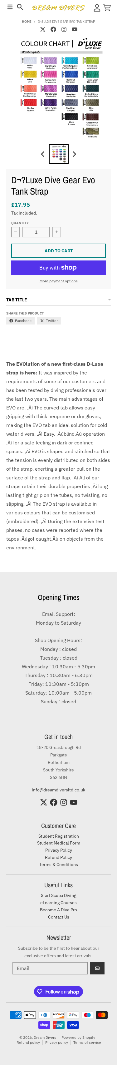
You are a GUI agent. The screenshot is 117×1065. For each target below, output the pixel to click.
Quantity (20, 223)
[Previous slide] (43, 154)
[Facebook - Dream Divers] (53, 29)
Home (27, 21)
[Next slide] (74, 154)
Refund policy (28, 1042)
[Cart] (107, 8)
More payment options (59, 281)
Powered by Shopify (78, 1037)
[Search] (20, 7)
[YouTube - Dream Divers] (75, 29)
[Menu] (10, 7)
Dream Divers (45, 1037)
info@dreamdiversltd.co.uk (58, 790)
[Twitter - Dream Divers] (43, 29)
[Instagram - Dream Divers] (64, 29)
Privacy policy (56, 1042)
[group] (59, 154)
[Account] (97, 8)
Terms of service (87, 1042)
